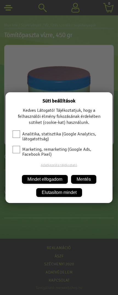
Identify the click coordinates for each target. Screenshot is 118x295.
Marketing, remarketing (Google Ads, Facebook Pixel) (56, 152)
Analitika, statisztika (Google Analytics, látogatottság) (59, 136)
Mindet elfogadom (44, 179)
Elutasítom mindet (59, 192)
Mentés (84, 179)
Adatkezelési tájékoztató (59, 165)
